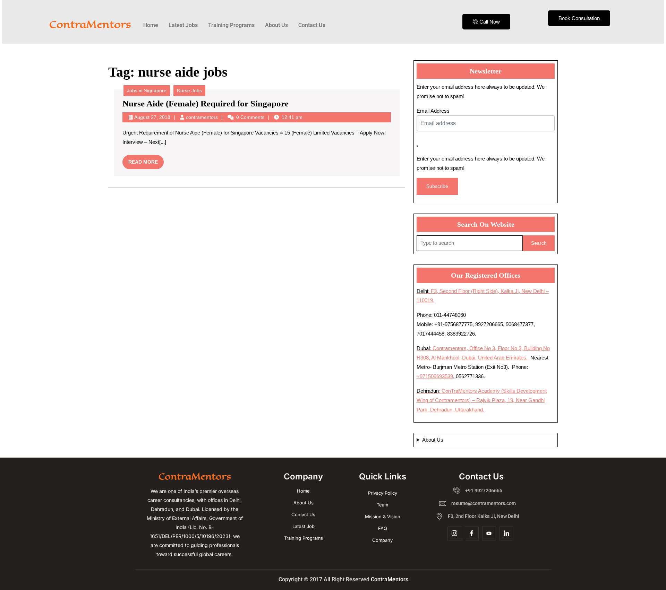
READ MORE (146, 160)
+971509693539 (435, 376)
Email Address (433, 111)
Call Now (489, 22)
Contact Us (311, 25)
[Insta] (454, 533)
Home (150, 25)
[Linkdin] (506, 533)
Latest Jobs (183, 25)
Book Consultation (579, 18)
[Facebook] (472, 533)
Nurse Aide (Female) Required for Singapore (205, 103)
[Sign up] (417, 146)
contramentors (202, 117)
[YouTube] (489, 533)
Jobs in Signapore (146, 90)
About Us (276, 25)
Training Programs (231, 25)
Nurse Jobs (189, 90)
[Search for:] (470, 243)
